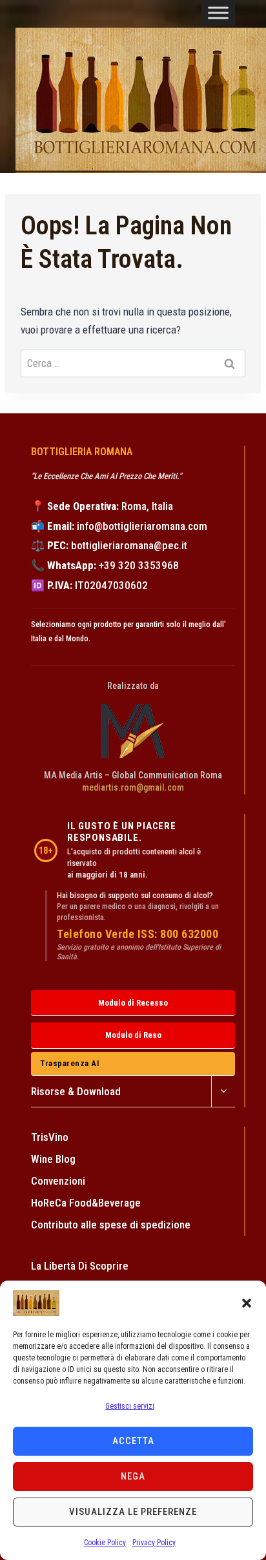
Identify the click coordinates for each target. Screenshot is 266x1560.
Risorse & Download (76, 1091)
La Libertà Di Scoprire (79, 1265)
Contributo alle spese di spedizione (110, 1224)
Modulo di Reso (133, 1035)
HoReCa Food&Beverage (86, 1202)
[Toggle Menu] (218, 13)
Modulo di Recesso (133, 1003)
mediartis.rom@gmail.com (133, 787)
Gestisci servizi (129, 1406)
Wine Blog (53, 1158)
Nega (133, 1476)
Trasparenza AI (69, 1063)
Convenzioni (58, 1180)
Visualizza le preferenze (133, 1512)
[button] (246, 1303)
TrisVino (49, 1137)
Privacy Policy (154, 1542)
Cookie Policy (105, 1542)
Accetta (133, 1441)
